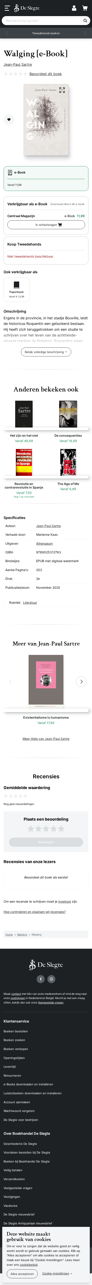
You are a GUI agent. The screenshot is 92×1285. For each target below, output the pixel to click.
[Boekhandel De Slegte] (26, 8)
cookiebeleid (29, 1264)
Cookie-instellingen (55, 1273)
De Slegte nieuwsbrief (19, 1214)
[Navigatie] (7, 8)
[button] (7, 33)
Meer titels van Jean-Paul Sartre (46, 739)
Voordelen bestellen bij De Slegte (27, 1152)
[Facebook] (40, 979)
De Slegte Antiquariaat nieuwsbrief (28, 1223)
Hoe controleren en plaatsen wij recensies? (35, 912)
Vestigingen (12, 1196)
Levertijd (10, 1066)
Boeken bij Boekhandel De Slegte (27, 1161)
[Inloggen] (74, 8)
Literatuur (30, 602)
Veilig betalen (13, 1170)
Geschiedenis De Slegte (20, 1143)
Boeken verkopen (16, 1049)
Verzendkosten (14, 1179)
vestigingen (17, 998)
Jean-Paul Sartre (18, 64)
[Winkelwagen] (84, 8)
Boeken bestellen (16, 1031)
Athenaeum (44, 543)
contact (16, 993)
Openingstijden (14, 1058)
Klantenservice (16, 1021)
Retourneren (12, 1075)
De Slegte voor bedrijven (21, 1120)
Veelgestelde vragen (50, 1002)
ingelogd (64, 901)
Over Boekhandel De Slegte (27, 1133)
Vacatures (10, 1205)
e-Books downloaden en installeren (28, 1084)
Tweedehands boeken (46, 33)
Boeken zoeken (14, 1040)
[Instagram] (51, 979)
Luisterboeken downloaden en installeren (33, 1093)
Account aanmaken (17, 1102)
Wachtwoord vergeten (19, 1111)
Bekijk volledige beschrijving (44, 352)
